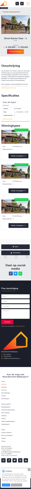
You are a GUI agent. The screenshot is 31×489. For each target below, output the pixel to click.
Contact (3, 396)
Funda (3, 430)
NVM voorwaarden (6, 435)
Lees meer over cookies (20, 481)
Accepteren (6, 485)
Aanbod (3, 384)
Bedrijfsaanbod (5, 407)
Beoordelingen (5, 393)
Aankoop (4, 415)
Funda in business (6, 432)
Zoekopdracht (5, 424)
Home (3, 381)
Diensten (4, 387)
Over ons (4, 390)
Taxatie (3, 418)
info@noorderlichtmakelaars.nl (12, 358)
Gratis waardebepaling (8, 421)
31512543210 (7, 356)
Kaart (16, 247)
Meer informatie (16, 485)
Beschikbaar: (21, 130)
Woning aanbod (6, 404)
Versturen (7, 322)
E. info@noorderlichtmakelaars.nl (10, 452)
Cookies (17, 326)
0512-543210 (7, 354)
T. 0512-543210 (6, 450)
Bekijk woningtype (17, 156)
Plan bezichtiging (15, 51)
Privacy (23, 326)
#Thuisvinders (5, 399)
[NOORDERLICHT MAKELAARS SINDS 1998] (3, 3)
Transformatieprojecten (11, 12)
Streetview (16, 253)
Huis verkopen (5, 413)
